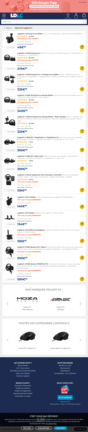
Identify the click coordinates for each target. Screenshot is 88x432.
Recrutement (65, 368)
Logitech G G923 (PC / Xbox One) (30, 156)
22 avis (31, 123)
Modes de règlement (23, 391)
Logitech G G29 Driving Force (28, 53)
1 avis (30, 142)
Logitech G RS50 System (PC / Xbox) (31, 247)
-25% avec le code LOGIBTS (27, 39)
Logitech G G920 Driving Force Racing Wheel (35, 95)
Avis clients (25, 368)
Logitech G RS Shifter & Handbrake (31, 230)
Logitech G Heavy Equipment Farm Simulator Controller (39, 175)
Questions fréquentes (23, 385)
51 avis (31, 81)
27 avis (31, 100)
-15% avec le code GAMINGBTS (29, 200)
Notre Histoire (23, 365)
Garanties (16, 393)
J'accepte (60, 428)
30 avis (31, 57)
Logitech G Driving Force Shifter (30, 34)
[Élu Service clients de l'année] (65, 393)
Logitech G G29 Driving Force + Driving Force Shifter (38, 74)
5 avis (30, 179)
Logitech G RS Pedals (25, 213)
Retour (9, 28)
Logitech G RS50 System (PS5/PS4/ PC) (32, 264)
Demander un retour (23, 396)
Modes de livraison (23, 388)
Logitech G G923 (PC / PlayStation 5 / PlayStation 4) (37, 137)
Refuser (27, 428)
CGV (17, 368)
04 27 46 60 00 (65, 397)
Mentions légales (22, 376)
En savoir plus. (51, 423)
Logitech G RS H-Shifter (26, 197)
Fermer (84, 2)
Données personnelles (18, 371)
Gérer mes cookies (23, 373)
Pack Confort (28, 393)
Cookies (33, 371)
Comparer (11, 47)
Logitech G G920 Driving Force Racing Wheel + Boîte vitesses (41, 117)
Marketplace (65, 371)
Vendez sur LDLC (65, 365)
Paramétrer (43, 428)
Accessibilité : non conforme (65, 373)
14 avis (31, 36)
